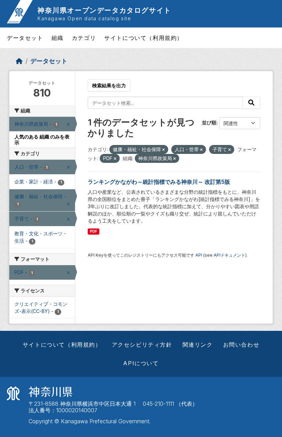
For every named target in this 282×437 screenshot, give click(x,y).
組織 (58, 37)
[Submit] (251, 103)
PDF (93, 231)
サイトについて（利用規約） (143, 37)
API (198, 255)
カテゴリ (84, 37)
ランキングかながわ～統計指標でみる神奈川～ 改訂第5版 (159, 181)
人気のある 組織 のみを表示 (41, 139)
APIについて (141, 363)
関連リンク (198, 344)
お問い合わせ (241, 344)
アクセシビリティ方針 (142, 344)
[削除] (163, 149)
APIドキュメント (229, 255)
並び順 (209, 122)
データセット (25, 37)
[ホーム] (19, 61)
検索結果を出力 (109, 85)
